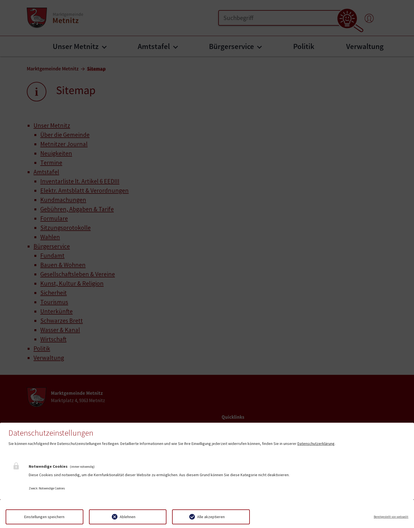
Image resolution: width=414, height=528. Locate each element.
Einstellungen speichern (44, 516)
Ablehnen (127, 516)
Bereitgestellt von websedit (391, 517)
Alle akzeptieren (211, 516)
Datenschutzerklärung (316, 443)
